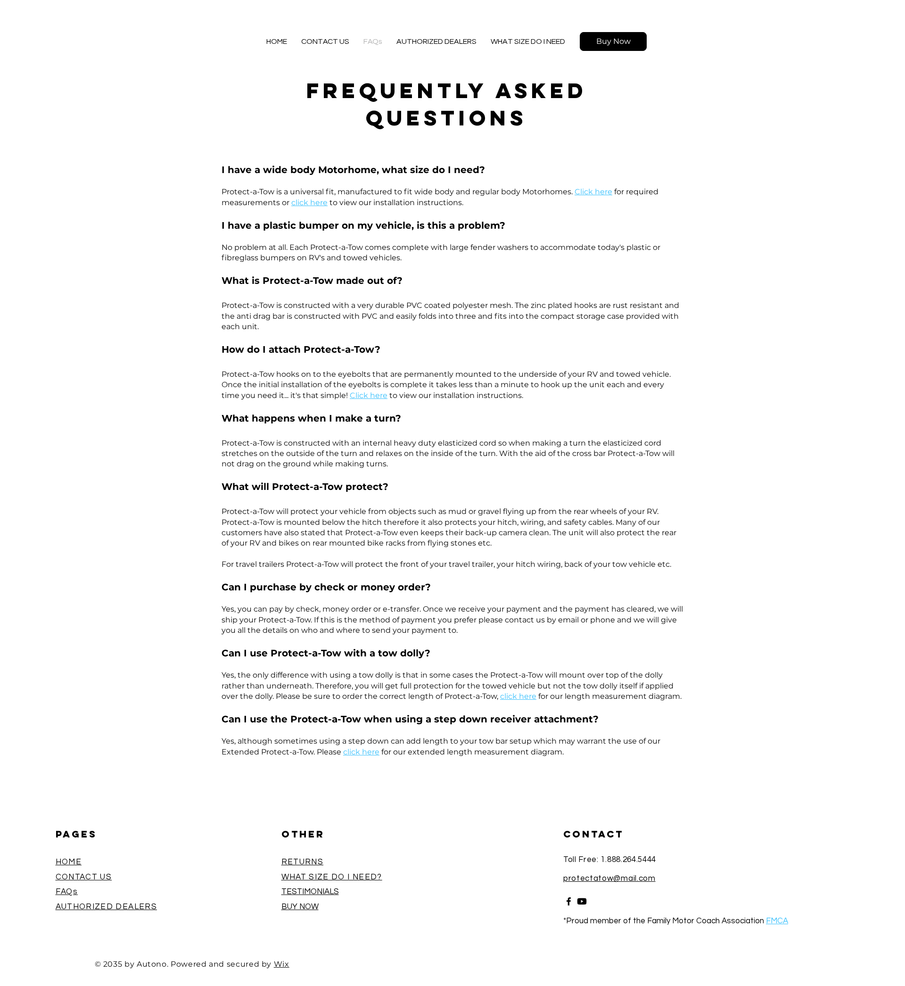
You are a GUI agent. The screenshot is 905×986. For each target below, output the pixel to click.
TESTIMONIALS (310, 891)
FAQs (67, 891)
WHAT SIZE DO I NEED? (331, 877)
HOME (69, 862)
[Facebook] (568, 901)
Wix (281, 964)
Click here (593, 191)
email (569, 619)
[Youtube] (581, 901)
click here (309, 202)
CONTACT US (84, 877)
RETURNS (302, 862)
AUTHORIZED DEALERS (106, 907)
